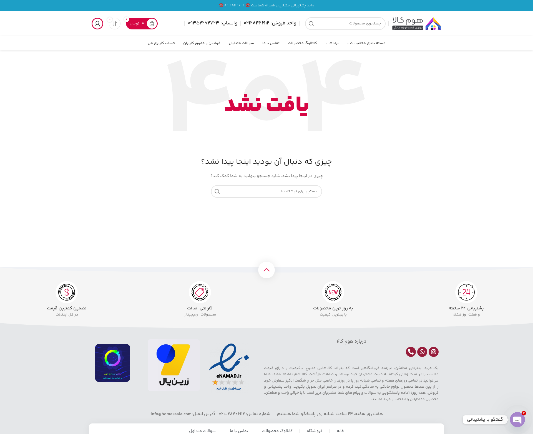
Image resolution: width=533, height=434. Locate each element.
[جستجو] (311, 23)
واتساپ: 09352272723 (212, 23)
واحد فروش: (269, 23)
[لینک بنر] (266, 5)
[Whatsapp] (422, 352)
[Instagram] (434, 352)
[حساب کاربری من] (97, 23)
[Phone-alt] (411, 352)
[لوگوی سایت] (416, 24)
